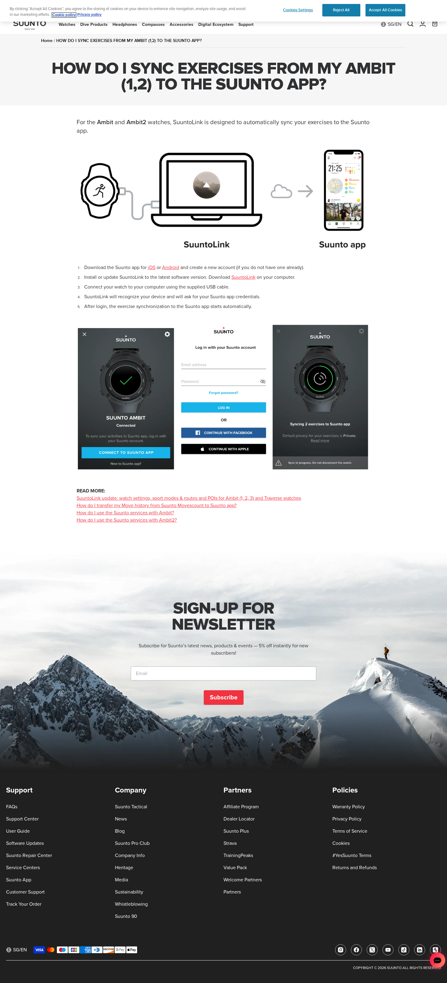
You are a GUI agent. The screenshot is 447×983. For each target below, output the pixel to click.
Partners (232, 892)
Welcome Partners (243, 879)
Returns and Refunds (354, 867)
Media (121, 879)
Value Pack (235, 867)
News (121, 819)
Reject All (341, 10)
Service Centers (23, 867)
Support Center (22, 819)
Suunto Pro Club (132, 843)
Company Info (130, 855)
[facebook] (356, 949)
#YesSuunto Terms (351, 855)
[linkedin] (419, 949)
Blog (120, 831)
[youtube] (388, 949)
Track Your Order (23, 904)
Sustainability (129, 892)
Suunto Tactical (131, 806)
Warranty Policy (348, 806)
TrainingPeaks (238, 855)
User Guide (18, 831)
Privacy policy (89, 15)
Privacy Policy (347, 819)
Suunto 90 (126, 916)
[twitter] (372, 949)
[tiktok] (403, 949)
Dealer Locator (239, 819)
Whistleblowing (131, 904)
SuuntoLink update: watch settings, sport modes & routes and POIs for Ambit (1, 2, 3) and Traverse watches (189, 498)
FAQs (11, 806)
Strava (230, 843)
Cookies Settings (298, 10)
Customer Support (25, 892)
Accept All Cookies (385, 10)
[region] (223, 11)
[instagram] (340, 949)
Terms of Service (349, 831)
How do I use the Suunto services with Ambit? (125, 512)
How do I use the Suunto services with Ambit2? (127, 520)
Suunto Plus (236, 831)
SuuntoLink (243, 277)
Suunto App (18, 879)
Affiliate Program (241, 806)
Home (47, 40)
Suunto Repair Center (29, 855)
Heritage (124, 867)
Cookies (341, 843)
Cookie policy (64, 15)
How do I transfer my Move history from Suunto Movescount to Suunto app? (157, 505)
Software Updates (25, 843)
